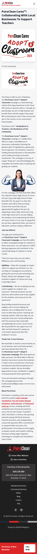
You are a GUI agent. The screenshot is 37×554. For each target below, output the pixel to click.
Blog (18, 496)
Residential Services (18, 486)
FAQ (18, 503)
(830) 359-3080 (18, 471)
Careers (18, 500)
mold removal (16, 403)
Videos (18, 493)
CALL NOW (28, 548)
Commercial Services (19, 489)
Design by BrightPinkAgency (18, 527)
